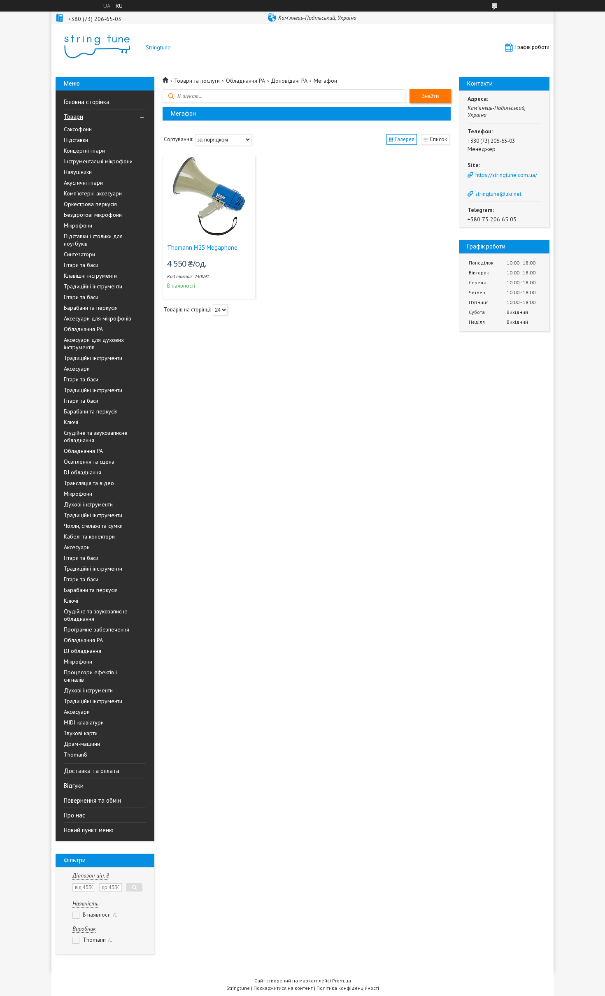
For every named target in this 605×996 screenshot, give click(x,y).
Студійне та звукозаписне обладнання (96, 436)
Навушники (78, 172)
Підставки (76, 140)
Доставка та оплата (91, 771)
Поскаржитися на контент (283, 988)
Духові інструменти (88, 504)
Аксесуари (77, 368)
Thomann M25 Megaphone (202, 247)
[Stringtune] (97, 47)
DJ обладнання (82, 472)
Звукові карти (81, 733)
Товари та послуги (197, 80)
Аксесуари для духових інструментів (94, 343)
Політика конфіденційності (347, 988)
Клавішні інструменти (90, 275)
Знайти (430, 96)
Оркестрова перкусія (90, 204)
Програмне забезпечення (96, 629)
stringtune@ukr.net (498, 193)
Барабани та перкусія (91, 307)
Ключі (71, 422)
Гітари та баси (81, 265)
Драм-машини (82, 744)
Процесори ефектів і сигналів (90, 676)
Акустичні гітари (83, 182)
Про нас (74, 815)
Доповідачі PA (289, 80)
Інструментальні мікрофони (98, 161)
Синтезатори (79, 254)
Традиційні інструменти (93, 286)
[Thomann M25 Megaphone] (209, 196)
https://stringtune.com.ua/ (506, 175)
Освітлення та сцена (89, 461)
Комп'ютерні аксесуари (93, 193)
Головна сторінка (86, 102)
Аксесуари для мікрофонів (97, 318)
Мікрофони (78, 225)
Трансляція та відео (89, 483)
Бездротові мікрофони (93, 214)
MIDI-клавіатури (84, 722)
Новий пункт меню (89, 830)
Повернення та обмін (92, 800)
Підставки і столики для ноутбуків (93, 239)
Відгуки (74, 785)
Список (438, 139)
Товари (73, 117)
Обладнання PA (83, 329)
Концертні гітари (84, 150)
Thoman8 (75, 754)
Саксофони (78, 129)
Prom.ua (341, 980)
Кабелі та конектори (89, 536)
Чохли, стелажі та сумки (93, 525)
